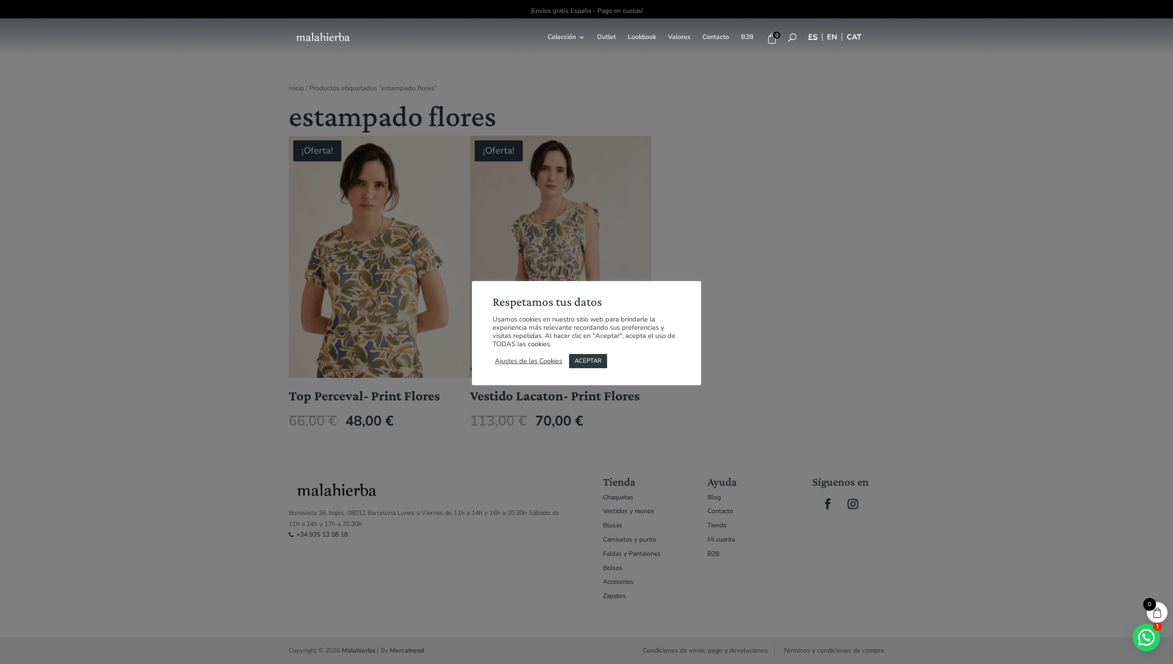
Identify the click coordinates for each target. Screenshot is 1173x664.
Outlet (606, 37)
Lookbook (642, 37)
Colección (562, 37)
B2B (747, 37)
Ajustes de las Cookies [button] (528, 361)
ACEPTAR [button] (588, 361)
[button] (1146, 637)
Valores (679, 37)
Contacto (715, 37)
